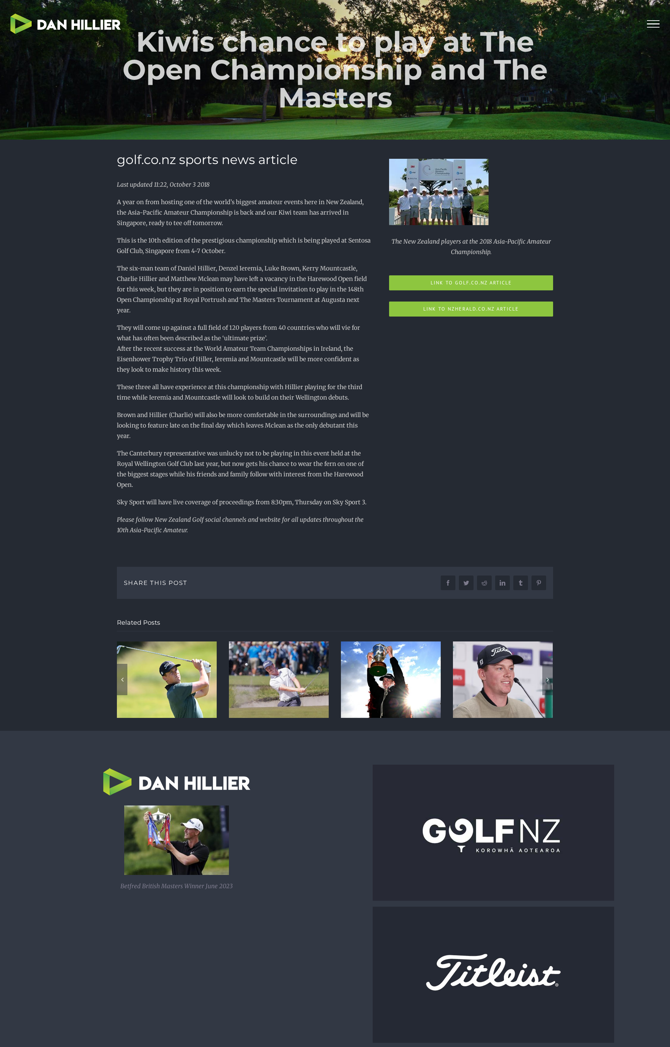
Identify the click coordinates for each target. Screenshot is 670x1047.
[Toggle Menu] (653, 24)
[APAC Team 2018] (439, 161)
